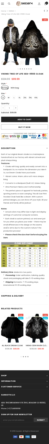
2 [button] (20, 68)
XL (20, 97)
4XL (36, 97)
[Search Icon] (9, 4)
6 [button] (28, 68)
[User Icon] (39, 3)
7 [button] (31, 68)
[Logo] (24, 3)
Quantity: (5, 103)
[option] (24, 41)
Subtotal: (5, 112)
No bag (5, 88)
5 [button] (26, 68)
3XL (30, 97)
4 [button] (24, 68)
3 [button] (22, 68)
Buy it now (24, 127)
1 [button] (18, 68)
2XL (24, 97)
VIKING (11, 11)
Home (3, 11)
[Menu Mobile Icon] (2, 3)
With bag (15, 88)
